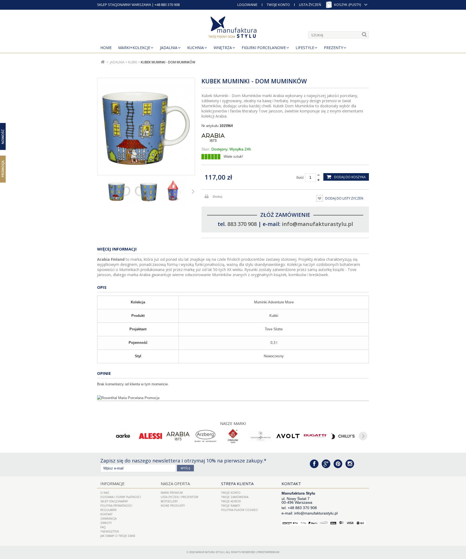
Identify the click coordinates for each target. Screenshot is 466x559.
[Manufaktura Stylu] (233, 28)
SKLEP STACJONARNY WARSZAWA (124, 4)
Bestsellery (169, 501)
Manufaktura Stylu (210, 552)
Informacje (112, 483)
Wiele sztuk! (233, 156)
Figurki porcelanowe (264, 47)
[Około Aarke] (123, 436)
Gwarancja (108, 518)
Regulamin (108, 510)
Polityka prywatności (116, 505)
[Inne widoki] (98, 191)
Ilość (300, 177)
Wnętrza (223, 47)
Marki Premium (172, 493)
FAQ (103, 527)
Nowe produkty (173, 505)
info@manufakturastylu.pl (317, 224)
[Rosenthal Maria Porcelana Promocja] (233, 398)
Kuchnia (195, 47)
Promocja (3, 168)
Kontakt (106, 514)
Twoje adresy (231, 501)
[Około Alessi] (150, 436)
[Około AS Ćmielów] (233, 436)
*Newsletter (109, 531)
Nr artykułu (209, 126)
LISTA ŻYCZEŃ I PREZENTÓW (179, 497)
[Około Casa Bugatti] (315, 436)
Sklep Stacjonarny (114, 501)
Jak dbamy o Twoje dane (117, 536)
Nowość (3, 136)
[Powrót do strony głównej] (103, 62)
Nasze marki (233, 423)
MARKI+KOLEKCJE (134, 47)
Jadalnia (168, 47)
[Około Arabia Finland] (178, 436)
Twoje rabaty (230, 505)
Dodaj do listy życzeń (343, 198)
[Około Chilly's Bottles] (343, 436)
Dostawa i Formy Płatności (120, 497)
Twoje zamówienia (234, 497)
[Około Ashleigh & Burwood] (260, 436)
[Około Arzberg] (205, 436)
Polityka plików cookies (239, 510)
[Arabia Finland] (285, 138)
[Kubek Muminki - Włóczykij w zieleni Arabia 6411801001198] (119, 191)
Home (106, 47)
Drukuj (217, 196)
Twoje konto (231, 493)
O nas (104, 493)
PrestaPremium (268, 552)
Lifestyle (305, 47)
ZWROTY (106, 523)
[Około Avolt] (288, 436)
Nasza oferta (175, 483)
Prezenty (333, 47)
